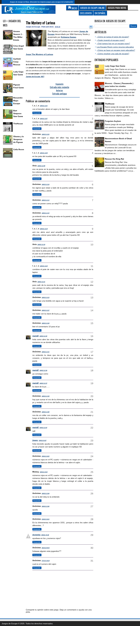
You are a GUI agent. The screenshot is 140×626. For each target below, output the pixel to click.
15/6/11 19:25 (45, 456)
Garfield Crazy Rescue (17, 62)
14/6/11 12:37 (43, 383)
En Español (100, 13)
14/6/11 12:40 (45, 412)
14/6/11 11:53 (43, 105)
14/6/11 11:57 (43, 118)
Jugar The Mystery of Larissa (39, 54)
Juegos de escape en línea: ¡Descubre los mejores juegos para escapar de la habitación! (41, 2)
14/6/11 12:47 (43, 427)
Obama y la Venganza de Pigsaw (18, 139)
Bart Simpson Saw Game (18, 113)
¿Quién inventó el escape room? (111, 40)
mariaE (35, 336)
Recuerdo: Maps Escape (18, 101)
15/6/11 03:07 (42, 440)
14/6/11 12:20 (44, 266)
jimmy (35, 440)
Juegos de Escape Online (92, 8)
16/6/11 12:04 (45, 493)
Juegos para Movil (117, 8)
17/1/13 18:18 (45, 560)
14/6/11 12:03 (45, 134)
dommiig (36, 535)
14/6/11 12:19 (44, 229)
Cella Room (18, 149)
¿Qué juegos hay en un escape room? (113, 43)
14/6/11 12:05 (44, 153)
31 (91, 27)
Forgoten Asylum (113, 121)
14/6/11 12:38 (45, 396)
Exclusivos (86, 13)
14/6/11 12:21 (41, 281)
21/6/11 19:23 (45, 519)
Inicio (5, 2)
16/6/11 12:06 (45, 506)
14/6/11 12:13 (45, 200)
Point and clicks (47, 27)
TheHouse (18, 123)
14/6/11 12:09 (41, 166)
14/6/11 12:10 (45, 184)
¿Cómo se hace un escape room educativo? (116, 50)
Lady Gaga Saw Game (115, 66)
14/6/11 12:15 (45, 213)
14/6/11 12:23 (45, 297)
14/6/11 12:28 (45, 323)
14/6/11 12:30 (43, 336)
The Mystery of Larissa (40, 22)
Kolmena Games (68, 37)
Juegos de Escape (33, 27)
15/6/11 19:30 (43, 472)
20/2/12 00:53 (45, 548)
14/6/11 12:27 (45, 310)
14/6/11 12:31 (45, 352)
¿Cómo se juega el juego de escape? (113, 37)
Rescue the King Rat (114, 159)
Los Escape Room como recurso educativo (115, 47)
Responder (37, 113)
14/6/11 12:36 (43, 370)
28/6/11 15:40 (45, 535)
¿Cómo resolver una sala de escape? (113, 54)
